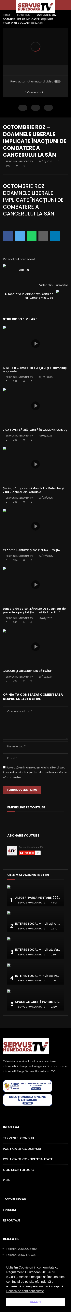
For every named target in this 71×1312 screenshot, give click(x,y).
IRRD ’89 (23, 270)
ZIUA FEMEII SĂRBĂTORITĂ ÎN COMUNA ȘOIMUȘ (35, 430)
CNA (6, 1180)
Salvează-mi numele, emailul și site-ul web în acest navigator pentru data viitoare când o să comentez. (35, 772)
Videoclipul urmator (53, 285)
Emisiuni (9, 1210)
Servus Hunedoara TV (19, 161)
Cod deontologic (18, 1170)
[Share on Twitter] (20, 236)
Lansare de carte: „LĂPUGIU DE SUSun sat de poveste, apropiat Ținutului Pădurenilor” (34, 610)
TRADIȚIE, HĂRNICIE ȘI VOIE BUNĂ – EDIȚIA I (32, 550)
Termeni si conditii (18, 1138)
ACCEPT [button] (35, 1301)
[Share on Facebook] (8, 236)
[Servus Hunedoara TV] (35, 6)
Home (6, 15)
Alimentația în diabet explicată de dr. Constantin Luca (29, 296)
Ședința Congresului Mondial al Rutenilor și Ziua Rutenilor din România (33, 490)
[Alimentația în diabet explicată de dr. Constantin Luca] (62, 296)
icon (35, 343)
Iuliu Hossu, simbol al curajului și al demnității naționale (35, 370)
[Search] (66, 5)
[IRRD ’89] (9, 270)
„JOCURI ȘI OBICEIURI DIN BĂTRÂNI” (27, 671)
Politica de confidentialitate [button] (25, 1291)
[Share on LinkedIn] (55, 236)
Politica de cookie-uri (22, 1148)
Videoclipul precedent (19, 259)
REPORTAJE (23, 15)
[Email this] (43, 236)
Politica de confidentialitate (28, 1159)
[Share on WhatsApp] (31, 236)
